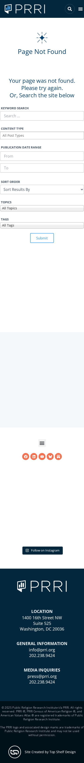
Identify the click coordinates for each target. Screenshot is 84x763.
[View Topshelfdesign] (14, 752)
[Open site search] (70, 9)
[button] (80, 8)
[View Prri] (50, 456)
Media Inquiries (42, 670)
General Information (42, 643)
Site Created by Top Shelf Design (50, 752)
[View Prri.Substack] (58, 456)
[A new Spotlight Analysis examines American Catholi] (42, 503)
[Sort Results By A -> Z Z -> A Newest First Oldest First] (42, 189)
